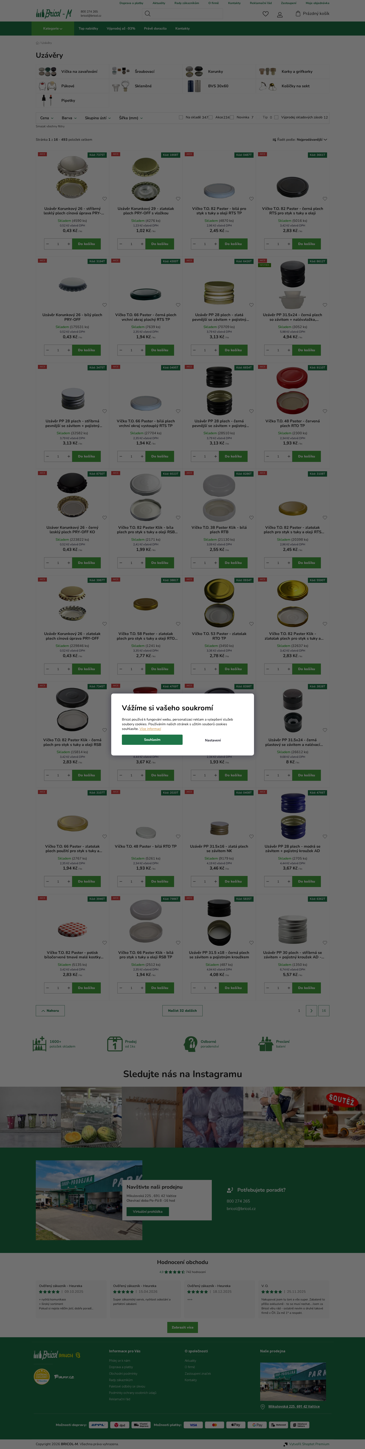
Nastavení (213, 740)
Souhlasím (152, 739)
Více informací (150, 729)
